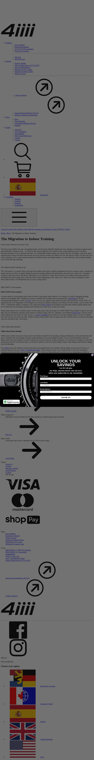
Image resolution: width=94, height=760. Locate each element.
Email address (45, 389)
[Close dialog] (92, 355)
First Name (44, 376)
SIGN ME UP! (65, 397)
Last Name (44, 382)
